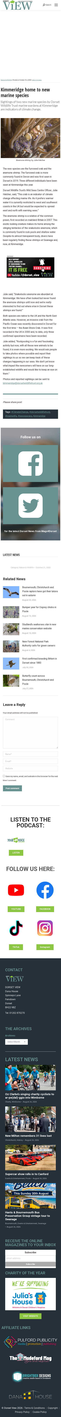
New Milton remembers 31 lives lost (28, 1136)
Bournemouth (11, 1223)
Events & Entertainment (15, 1178)
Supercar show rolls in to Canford (26, 1174)
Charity (8, 1101)
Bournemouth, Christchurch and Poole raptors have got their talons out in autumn (40, 591)
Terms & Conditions (34, 1408)
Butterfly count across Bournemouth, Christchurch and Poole (38, 680)
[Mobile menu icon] (56, 5)
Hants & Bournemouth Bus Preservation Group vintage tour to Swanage (27, 1216)
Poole (28, 1178)
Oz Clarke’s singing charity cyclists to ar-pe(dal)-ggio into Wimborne (29, 1096)
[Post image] (11, 592)
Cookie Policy (40, 1412)
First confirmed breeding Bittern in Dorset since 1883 (39, 661)
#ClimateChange (19, 412)
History (20, 1140)
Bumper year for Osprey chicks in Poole (39, 609)
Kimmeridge (39, 416)
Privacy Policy (22, 1412)
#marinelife (11, 416)
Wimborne (16, 1101)
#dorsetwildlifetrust (39, 412)
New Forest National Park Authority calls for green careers (38, 643)
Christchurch (10, 1140)
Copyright (53, 1408)
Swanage (42, 1223)
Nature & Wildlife (6, 80)
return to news (37, 80)
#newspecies (25, 416)
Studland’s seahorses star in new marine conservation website (39, 626)
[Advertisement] (30, 42)
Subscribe (30, 1252)
